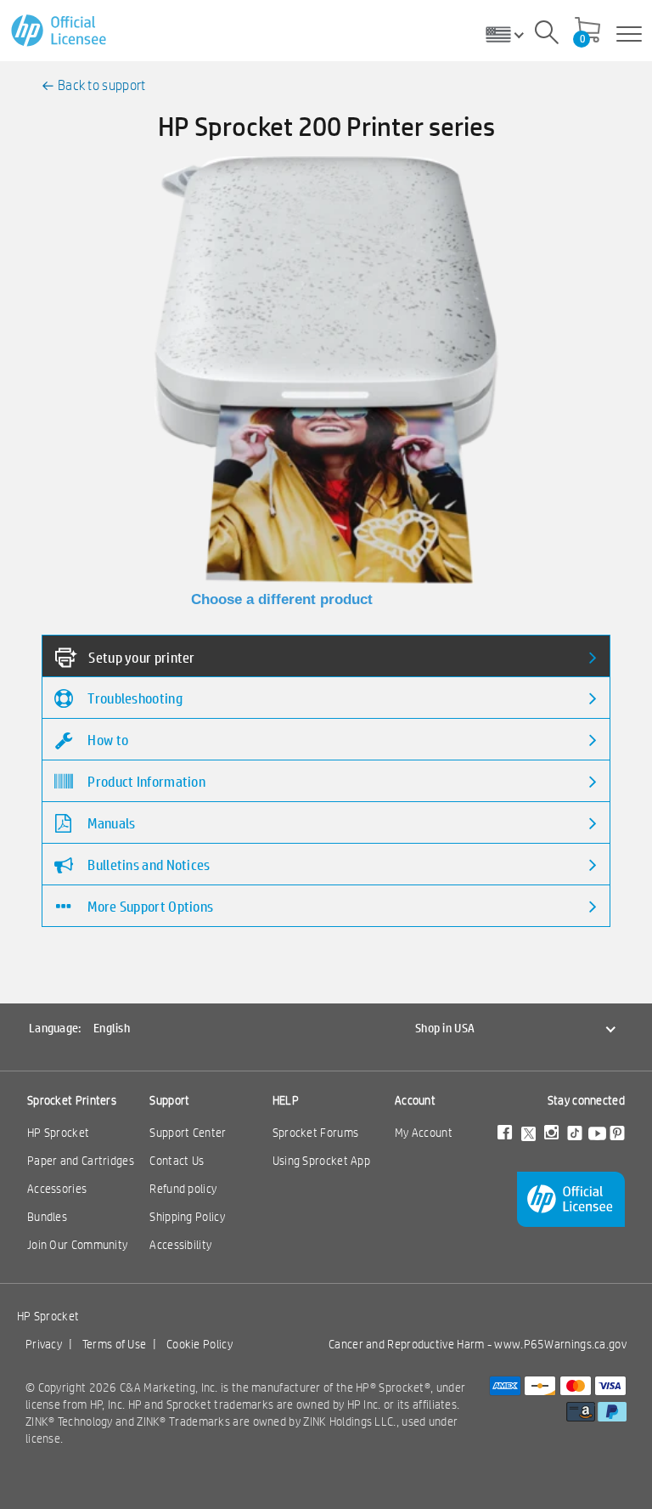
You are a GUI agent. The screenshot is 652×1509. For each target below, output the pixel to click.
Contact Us (176, 1160)
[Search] (546, 34)
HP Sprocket (58, 1132)
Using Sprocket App (321, 1160)
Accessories (57, 1188)
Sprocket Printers (71, 1100)
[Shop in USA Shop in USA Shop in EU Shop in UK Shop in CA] (511, 34)
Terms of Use (114, 1344)
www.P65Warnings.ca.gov (560, 1344)
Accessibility (180, 1244)
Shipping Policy (187, 1216)
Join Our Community (77, 1244)
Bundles (47, 1216)
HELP (286, 1100)
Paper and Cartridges (80, 1160)
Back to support (102, 85)
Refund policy (182, 1188)
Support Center (187, 1132)
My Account (423, 1132)
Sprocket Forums (316, 1132)
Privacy (43, 1344)
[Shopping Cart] (587, 31)
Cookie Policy (199, 1344)
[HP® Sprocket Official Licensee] (60, 31)
